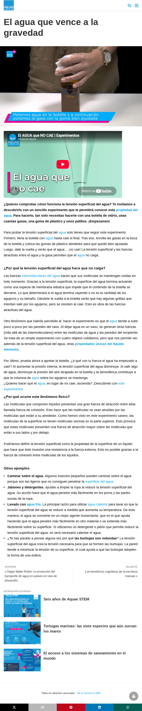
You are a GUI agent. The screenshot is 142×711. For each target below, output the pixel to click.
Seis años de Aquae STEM (66, 599)
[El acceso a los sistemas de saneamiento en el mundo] (22, 660)
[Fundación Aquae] (9, 5)
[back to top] (133, 696)
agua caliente (98, 504)
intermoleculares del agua (41, 276)
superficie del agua (99, 481)
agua (62, 232)
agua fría (34, 504)
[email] (42, 707)
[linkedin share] (99, 707)
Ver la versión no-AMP (89, 693)
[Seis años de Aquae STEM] (22, 606)
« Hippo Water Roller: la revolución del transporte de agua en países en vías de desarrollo (31, 576)
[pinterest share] (71, 707)
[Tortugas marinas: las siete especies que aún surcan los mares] (22, 633)
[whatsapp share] (128, 707)
